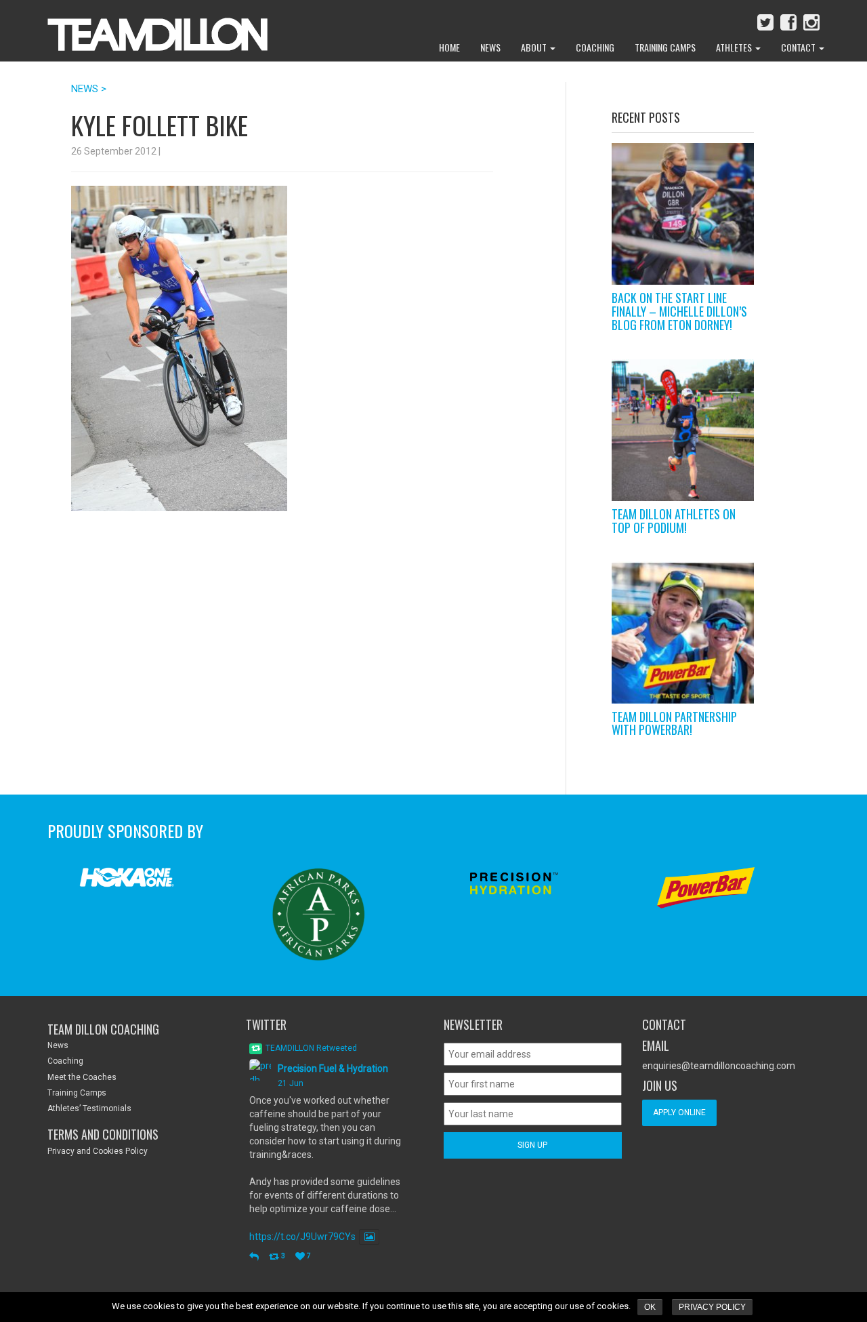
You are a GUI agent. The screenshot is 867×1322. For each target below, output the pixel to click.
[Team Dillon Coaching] (147, 27)
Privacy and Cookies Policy (97, 1151)
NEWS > (88, 89)
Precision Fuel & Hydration (333, 1068)
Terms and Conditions (102, 1134)
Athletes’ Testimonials (89, 1108)
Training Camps (665, 47)
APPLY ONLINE (679, 1112)
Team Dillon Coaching (103, 1029)
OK (650, 1307)
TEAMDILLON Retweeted (311, 1048)
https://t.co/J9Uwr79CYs (302, 1236)
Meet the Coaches (82, 1077)
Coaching (595, 47)
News (490, 47)
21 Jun (290, 1083)
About (535, 47)
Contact (799, 47)
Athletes (735, 47)
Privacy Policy (712, 1307)
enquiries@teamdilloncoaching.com (718, 1065)
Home (449, 47)
